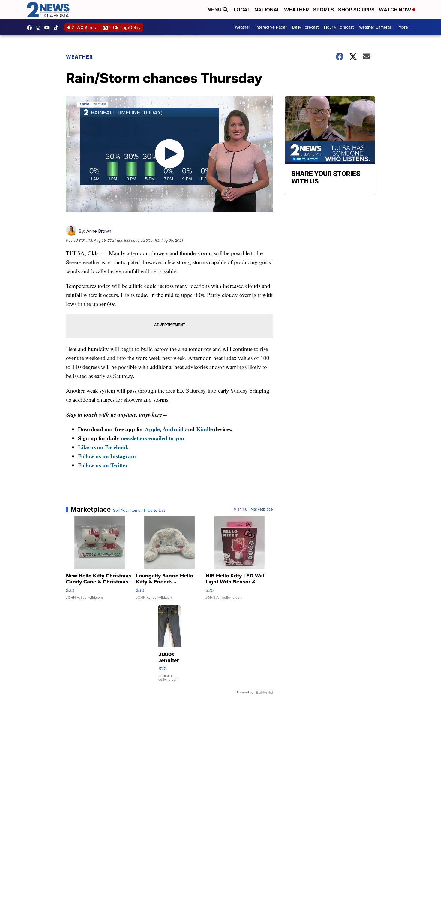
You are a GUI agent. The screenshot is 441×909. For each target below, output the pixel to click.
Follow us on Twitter (103, 465)
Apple (152, 429)
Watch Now (395, 10)
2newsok (39, 27)
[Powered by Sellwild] (264, 692)
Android (173, 429)
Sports (323, 10)
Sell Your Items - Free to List (139, 510)
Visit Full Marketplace (253, 509)
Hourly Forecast (339, 27)
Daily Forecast (305, 27)
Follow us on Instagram (107, 456)
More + (404, 27)
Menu (215, 9)
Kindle (204, 429)
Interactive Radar (271, 27)
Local (242, 10)
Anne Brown (98, 231)
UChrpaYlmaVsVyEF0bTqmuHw (48, 27)
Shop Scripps (356, 10)
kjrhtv (31, 27)
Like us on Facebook (103, 447)
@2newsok (57, 27)
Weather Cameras (375, 27)
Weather (296, 10)
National (267, 10)
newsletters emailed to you (152, 438)
